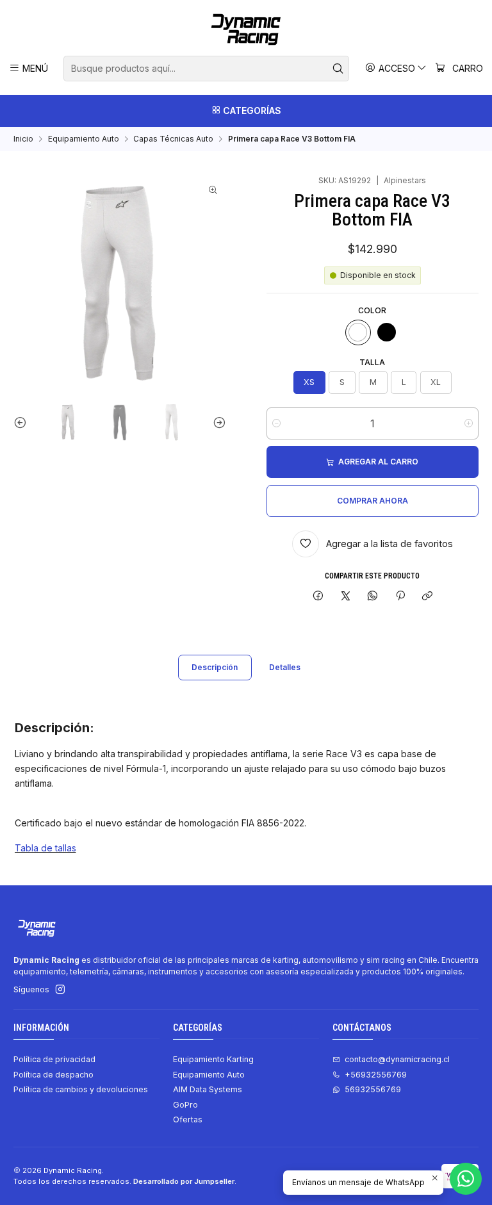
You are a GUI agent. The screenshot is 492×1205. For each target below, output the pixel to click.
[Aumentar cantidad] (468, 423)
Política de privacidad (54, 1059)
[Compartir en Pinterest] (400, 597)
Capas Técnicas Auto (173, 139)
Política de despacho (53, 1074)
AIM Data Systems (207, 1089)
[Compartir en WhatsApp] (372, 597)
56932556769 (373, 1089)
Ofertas (187, 1119)
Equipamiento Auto (83, 139)
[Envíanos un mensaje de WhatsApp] (466, 1179)
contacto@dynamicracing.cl (397, 1059)
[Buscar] (338, 68)
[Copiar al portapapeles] (427, 597)
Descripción (215, 667)
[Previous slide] (23, 422)
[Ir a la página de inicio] (246, 29)
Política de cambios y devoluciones (80, 1089)
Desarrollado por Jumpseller (183, 1181)
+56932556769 (376, 1074)
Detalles (284, 667)
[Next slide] (216, 422)
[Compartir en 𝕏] (345, 597)
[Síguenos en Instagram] (60, 990)
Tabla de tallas (45, 847)
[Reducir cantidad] (276, 423)
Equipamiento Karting (213, 1059)
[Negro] (387, 332)
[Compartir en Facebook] (318, 597)
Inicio (23, 139)
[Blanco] (358, 332)
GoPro (185, 1105)
